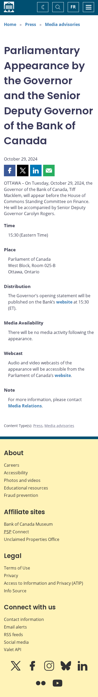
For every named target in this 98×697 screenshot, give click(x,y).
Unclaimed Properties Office (31, 539)
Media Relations (25, 406)
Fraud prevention (21, 495)
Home (10, 24)
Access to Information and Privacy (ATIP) (43, 583)
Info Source (15, 591)
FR (73, 7)
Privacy (11, 575)
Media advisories (62, 24)
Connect (16, 532)
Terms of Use (17, 568)
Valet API (12, 649)
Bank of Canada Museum (28, 524)
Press (30, 24)
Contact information (24, 619)
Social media (16, 642)
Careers (11, 465)
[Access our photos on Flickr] (41, 687)
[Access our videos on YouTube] (57, 687)
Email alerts (15, 627)
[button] (9, 170)
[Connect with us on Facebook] (33, 669)
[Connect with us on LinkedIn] (82, 669)
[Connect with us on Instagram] (49, 669)
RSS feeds (13, 634)
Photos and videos (22, 480)
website (64, 302)
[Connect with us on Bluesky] (66, 669)
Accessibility (16, 473)
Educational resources (26, 488)
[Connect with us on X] (16, 669)
